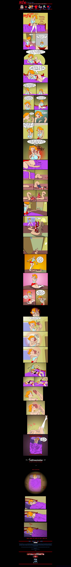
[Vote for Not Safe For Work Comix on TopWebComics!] (35, 561)
